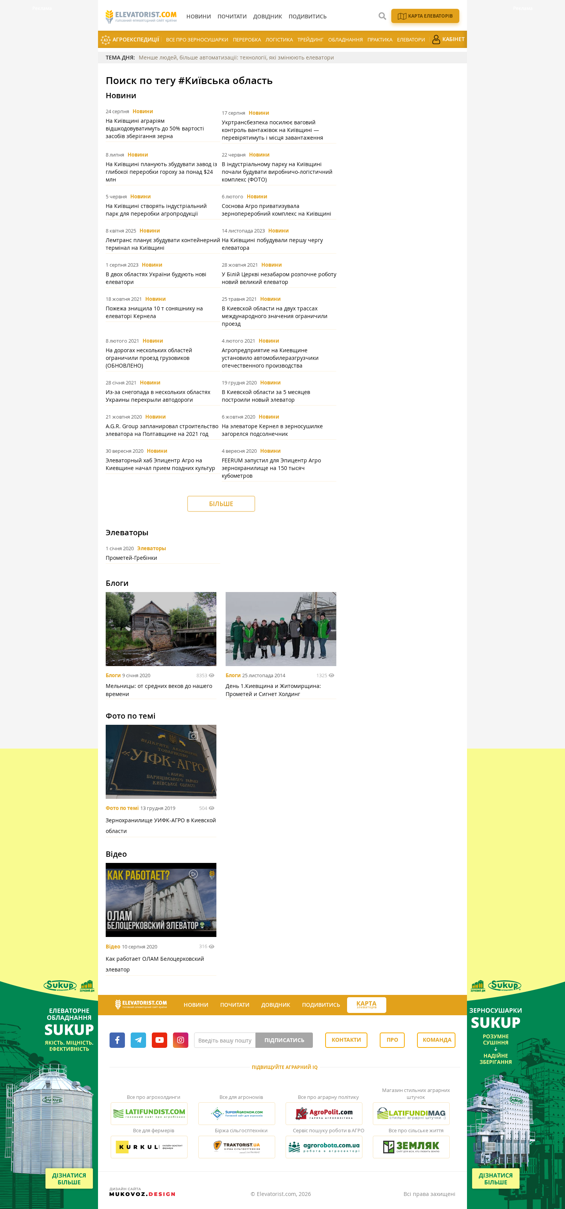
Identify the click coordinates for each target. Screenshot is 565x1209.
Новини (143, 111)
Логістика (279, 39)
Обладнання (345, 39)
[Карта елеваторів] (366, 1005)
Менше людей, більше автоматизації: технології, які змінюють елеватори (236, 57)
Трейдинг (310, 39)
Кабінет (453, 39)
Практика (379, 39)
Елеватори (411, 39)
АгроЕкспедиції (135, 39)
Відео (113, 946)
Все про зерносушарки (197, 39)
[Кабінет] (393, 1005)
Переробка (247, 39)
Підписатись (284, 1040)
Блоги (113, 675)
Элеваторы (151, 548)
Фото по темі (122, 808)
